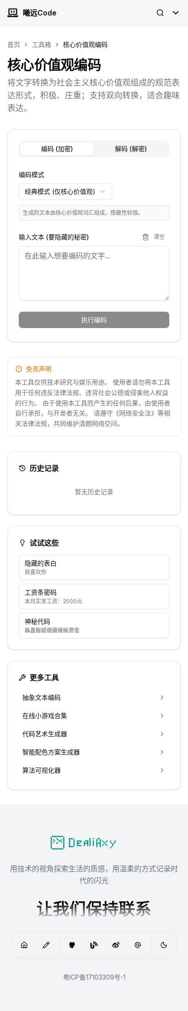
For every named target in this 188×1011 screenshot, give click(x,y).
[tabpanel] (94, 250)
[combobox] (65, 191)
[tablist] (94, 149)
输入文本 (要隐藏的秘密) (54, 237)
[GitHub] (72, 945)
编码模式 (31, 175)
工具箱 (41, 44)
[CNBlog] (94, 945)
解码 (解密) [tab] (131, 148)
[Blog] (46, 945)
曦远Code (40, 12)
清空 (159, 236)
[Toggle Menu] (175, 12)
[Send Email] (138, 945)
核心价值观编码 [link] (85, 44)
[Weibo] (116, 945)
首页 (13, 44)
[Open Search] (160, 12)
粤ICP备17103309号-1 (94, 977)
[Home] (24, 945)
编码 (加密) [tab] (57, 148)
